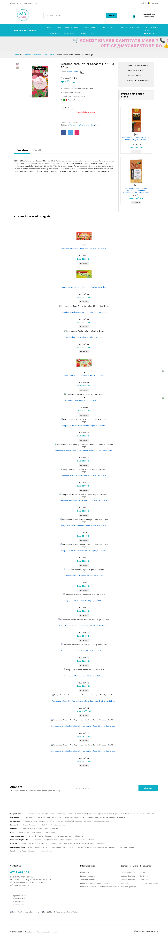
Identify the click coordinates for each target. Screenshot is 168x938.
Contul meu (145, 880)
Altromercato (72, 72)
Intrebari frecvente (88, 876)
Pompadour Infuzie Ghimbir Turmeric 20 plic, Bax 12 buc (83, 501)
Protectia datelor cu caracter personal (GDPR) (99, 887)
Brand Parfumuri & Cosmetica (62, 33)
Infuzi (52, 55)
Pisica (29, 829)
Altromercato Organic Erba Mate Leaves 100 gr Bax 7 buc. (135, 138)
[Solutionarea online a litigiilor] (62, 912)
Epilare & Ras (130, 814)
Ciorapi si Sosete (45, 836)
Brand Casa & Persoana (68, 27)
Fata (31, 847)
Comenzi (124, 883)
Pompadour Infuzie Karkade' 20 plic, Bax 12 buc (83, 601)
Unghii (60, 843)
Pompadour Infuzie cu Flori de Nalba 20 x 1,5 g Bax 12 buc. (83, 626)
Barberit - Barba (81, 814)
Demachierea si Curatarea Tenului (97, 847)
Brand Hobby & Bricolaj (129, 27)
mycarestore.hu (19, 896)
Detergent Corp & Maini (37, 814)
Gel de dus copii (58, 817)
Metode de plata (128, 876)
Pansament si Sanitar (86, 840)
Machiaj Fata (89, 843)
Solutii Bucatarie (62, 821)
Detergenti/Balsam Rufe (89, 817)
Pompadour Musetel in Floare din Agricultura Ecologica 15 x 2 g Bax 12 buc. (83, 701)
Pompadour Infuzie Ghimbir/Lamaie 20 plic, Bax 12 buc (83, 551)
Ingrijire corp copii (43, 817)
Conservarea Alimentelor (63, 836)
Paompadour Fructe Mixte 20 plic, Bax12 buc (83, 337)
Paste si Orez (24, 832)
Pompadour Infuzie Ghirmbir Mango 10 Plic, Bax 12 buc (83, 526)
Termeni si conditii (87, 880)
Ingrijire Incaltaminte (105, 814)
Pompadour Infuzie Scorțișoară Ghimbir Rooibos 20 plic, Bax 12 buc (83, 451)
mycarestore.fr (18, 898)
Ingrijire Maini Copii (72, 817)
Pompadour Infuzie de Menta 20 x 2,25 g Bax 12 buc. (83, 651)
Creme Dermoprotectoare (58, 840)
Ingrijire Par (92, 814)
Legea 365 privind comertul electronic (96, 883)
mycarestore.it (18, 901)
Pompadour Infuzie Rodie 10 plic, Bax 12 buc (83, 400)
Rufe (71, 821)
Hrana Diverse (38, 829)
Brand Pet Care (87, 33)
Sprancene (53, 843)
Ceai (45, 55)
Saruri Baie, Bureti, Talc (145, 814)
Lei (142, 3)
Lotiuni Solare (56, 847)
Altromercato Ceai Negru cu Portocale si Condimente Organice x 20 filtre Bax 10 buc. (136, 190)
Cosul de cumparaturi (149, 883)
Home (48, 27)
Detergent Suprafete (46, 821)
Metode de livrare (128, 880)
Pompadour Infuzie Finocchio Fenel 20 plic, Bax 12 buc (83, 287)
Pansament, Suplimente (31, 55)
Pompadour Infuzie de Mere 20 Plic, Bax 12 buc (83, 375)
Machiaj (80, 847)
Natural (132, 847)
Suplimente (37, 840)
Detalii (37, 150)
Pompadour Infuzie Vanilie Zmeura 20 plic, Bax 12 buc (83, 476)
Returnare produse (128, 887)
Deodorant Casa (31, 821)
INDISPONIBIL (136, 152)
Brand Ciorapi (107, 27)
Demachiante (101, 843)
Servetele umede (90, 821)
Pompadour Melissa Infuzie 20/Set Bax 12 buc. (83, 676)
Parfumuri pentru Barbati (38, 825)
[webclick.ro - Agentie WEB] (146, 931)
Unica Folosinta (29, 817)
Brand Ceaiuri (89, 27)
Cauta (111, 15)
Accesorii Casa (103, 821)
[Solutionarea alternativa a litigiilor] (28, 912)
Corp (126, 847)
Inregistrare (149, 16)
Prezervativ (73, 840)
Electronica (33, 836)
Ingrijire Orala (119, 814)
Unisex (25, 825)
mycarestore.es (18, 904)
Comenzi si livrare (128, 872)
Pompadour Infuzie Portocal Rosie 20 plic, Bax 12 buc (83, 249)
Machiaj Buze (79, 843)
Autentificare (149, 14)
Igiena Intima (68, 814)
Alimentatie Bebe (106, 817)
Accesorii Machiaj (28, 843)
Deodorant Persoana (55, 814)
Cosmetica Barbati (69, 847)
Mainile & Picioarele (42, 847)
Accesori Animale (51, 829)
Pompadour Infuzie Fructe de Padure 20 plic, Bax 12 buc (83, 312)
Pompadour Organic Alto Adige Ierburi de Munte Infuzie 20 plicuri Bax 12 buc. (83, 726)
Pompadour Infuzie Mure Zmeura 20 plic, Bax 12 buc (83, 426)
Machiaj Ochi (68, 843)
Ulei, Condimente (51, 832)
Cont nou (144, 876)
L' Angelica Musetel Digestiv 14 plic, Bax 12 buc (83, 576)
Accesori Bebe (119, 817)
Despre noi (84, 872)
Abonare (148, 788)
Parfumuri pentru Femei (57, 825)
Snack (33, 832)
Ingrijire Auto (78, 836)
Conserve (39, 832)
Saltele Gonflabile (47, 851)
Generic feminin (117, 847)
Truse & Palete (41, 843)
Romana (154, 3)
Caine (24, 829)
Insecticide (78, 821)
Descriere (22, 150)
